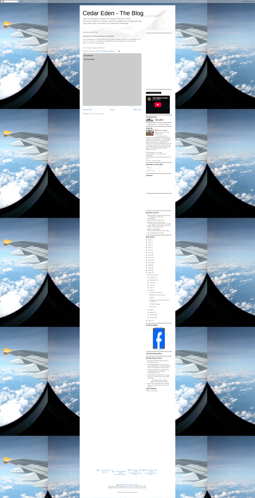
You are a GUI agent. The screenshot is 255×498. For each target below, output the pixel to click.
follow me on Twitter (151, 391)
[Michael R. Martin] (159, 348)
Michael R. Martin (162, 130)
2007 (149, 268)
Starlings (151, 297)
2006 (149, 270)
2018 (149, 240)
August (152, 282)
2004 (149, 320)
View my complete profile (153, 160)
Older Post (137, 110)
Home (112, 110)
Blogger (135, 492)
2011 (149, 257)
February (152, 315)
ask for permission (129, 488)
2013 (149, 252)
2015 (149, 247)
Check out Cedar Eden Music (156, 383)
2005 (149, 273)
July (151, 285)
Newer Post (87, 110)
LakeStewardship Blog (154, 369)
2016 (149, 245)
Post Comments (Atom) (97, 113)
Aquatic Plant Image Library (156, 227)
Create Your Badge (158, 350)
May (151, 290)
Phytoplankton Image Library (156, 220)
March (152, 312)
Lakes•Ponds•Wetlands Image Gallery (159, 230)
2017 (149, 242)
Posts (150, 167)
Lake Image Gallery (119, 474)
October (152, 277)
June (151, 287)
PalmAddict (151, 375)
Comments (151, 170)
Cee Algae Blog (152, 364)
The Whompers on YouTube (154, 152)
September (153, 280)
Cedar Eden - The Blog (113, 13)
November (153, 275)
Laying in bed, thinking (155, 292)
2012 (149, 255)
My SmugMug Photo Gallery (156, 233)
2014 (149, 250)
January (152, 317)
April (151, 310)
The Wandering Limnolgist (159, 380)
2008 (149, 265)
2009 (149, 262)
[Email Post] (118, 51)
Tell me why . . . (153, 306)
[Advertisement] (155, 201)
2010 (149, 260)
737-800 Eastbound (154, 304)
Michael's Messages (153, 360)
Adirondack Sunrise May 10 (157, 295)
